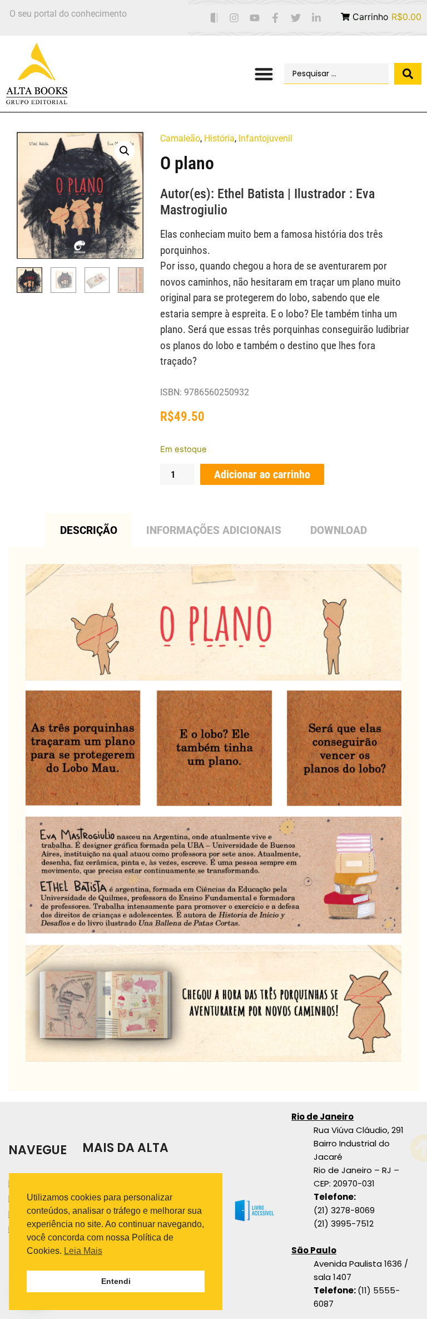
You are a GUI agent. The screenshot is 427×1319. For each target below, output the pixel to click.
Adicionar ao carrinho (262, 474)
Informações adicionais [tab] (213, 530)
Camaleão (180, 138)
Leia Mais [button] (83, 1251)
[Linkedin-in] (316, 18)
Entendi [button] (116, 1281)
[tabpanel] (213, 819)
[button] (264, 74)
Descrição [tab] (88, 530)
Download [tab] (338, 530)
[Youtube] (255, 18)
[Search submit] (407, 74)
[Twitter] (295, 18)
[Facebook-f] (275, 18)
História (219, 138)
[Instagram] (234, 18)
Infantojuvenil (265, 138)
